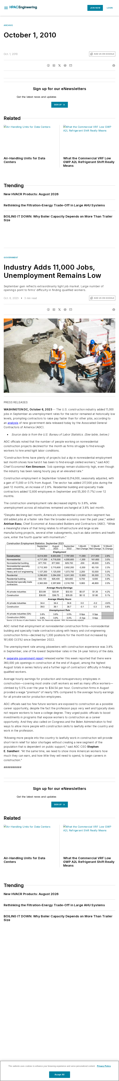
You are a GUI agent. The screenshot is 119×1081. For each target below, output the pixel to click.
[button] (6, 8)
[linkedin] (53, 65)
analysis (13, 422)
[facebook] (48, 65)
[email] (70, 65)
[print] (113, 65)
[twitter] (59, 65)
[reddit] (65, 65)
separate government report (25, 658)
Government (11, 257)
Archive (8, 25)
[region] (59, 1071)
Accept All (59, 1074)
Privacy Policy (104, 1066)
